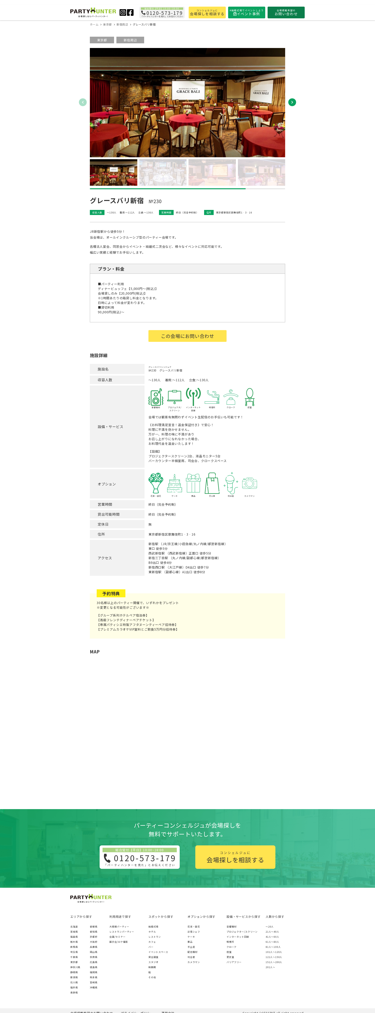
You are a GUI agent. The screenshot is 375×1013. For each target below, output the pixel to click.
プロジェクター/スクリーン (242, 931)
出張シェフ (194, 931)
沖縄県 (93, 987)
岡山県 (93, 951)
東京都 (102, 40)
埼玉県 (74, 951)
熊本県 (93, 977)
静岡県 (74, 972)
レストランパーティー (121, 931)
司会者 (191, 957)
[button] (292, 102)
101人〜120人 (274, 951)
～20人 (270, 926)
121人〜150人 (274, 957)
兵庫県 (93, 946)
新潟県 (74, 977)
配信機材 (192, 951)
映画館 (152, 967)
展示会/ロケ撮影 (118, 941)
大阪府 (93, 941)
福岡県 (93, 972)
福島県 (74, 936)
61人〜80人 (272, 941)
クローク (232, 946)
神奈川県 (75, 967)
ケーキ (191, 936)
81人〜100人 (273, 946)
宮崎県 (93, 982)
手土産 (191, 946)
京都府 (93, 936)
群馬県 (74, 946)
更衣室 (230, 957)
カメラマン (194, 962)
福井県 (74, 987)
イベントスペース (158, 951)
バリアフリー (234, 962)
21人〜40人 (272, 931)
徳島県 (93, 967)
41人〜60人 (272, 936)
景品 (190, 941)
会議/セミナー (117, 936)
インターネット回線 (238, 936)
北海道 (74, 926)
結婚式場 (153, 926)
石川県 (74, 982)
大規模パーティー (119, 926)
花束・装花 (194, 926)
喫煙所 (230, 941)
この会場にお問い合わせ (187, 335)
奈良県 (93, 957)
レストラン (154, 936)
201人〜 (270, 967)
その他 (152, 977)
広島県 (93, 962)
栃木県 (74, 941)
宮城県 (74, 931)
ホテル (152, 931)
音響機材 (232, 926)
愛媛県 (93, 926)
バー (151, 946)
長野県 (74, 992)
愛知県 (93, 931)
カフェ (152, 941)
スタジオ (153, 962)
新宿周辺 (130, 40)
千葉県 (74, 957)
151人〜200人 (274, 962)
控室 (229, 951)
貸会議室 (153, 957)
